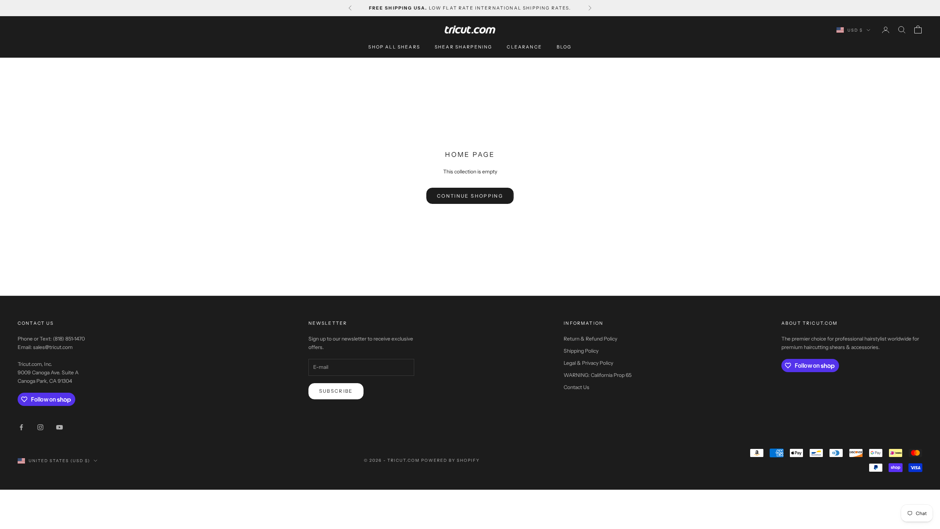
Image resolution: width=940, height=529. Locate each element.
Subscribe (336, 391)
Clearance (524, 47)
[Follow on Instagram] (40, 427)
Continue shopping (470, 196)
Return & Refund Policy (590, 338)
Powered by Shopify (450, 460)
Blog (564, 47)
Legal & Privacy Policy (588, 363)
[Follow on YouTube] (59, 427)
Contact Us (576, 387)
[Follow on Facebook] (21, 427)
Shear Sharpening (463, 47)
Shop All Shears (394, 47)
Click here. (470, 9)
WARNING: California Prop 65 (598, 375)
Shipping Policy (581, 351)
